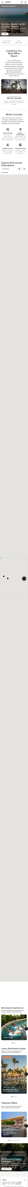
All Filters (6, 169)
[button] (20, 41)
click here (18, 1183)
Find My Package (6, 1168)
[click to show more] (26, 1028)
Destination (7, 40)
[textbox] (7, 42)
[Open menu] (2, 2)
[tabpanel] (14, 42)
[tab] (19, 169)
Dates (19, 40)
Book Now (4, 33)
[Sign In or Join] (25, 2)
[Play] (14, 86)
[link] (19, 169)
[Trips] (22, 2)
